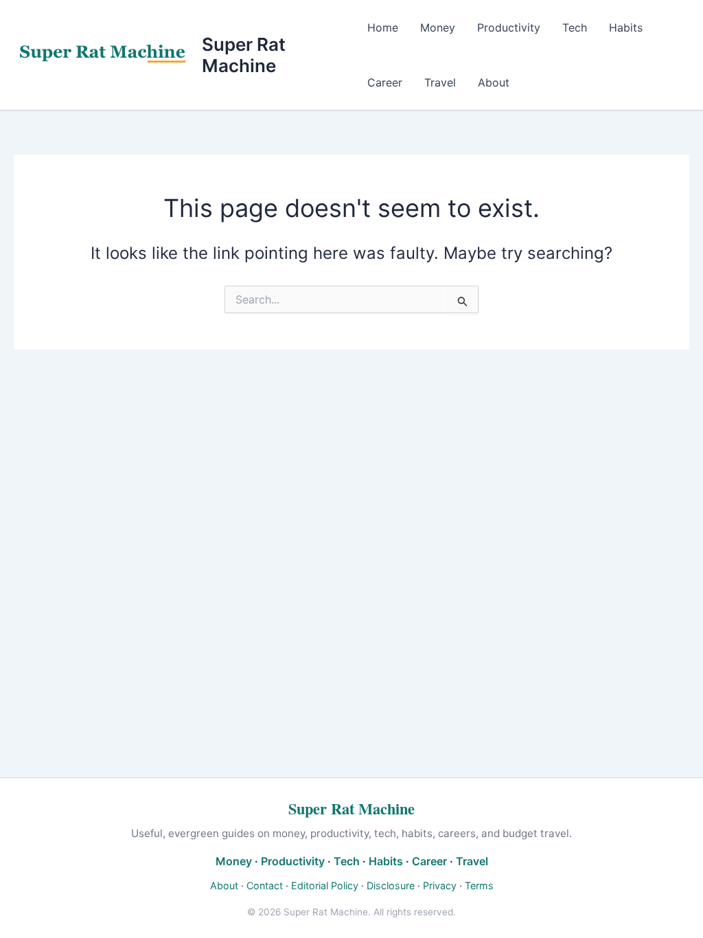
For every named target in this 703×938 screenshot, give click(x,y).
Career (384, 82)
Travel (440, 82)
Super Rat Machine (244, 55)
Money (437, 27)
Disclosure (391, 885)
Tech (574, 27)
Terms (479, 885)
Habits (626, 27)
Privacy (440, 885)
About (493, 82)
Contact (264, 885)
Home (382, 27)
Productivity (508, 27)
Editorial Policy (324, 885)
